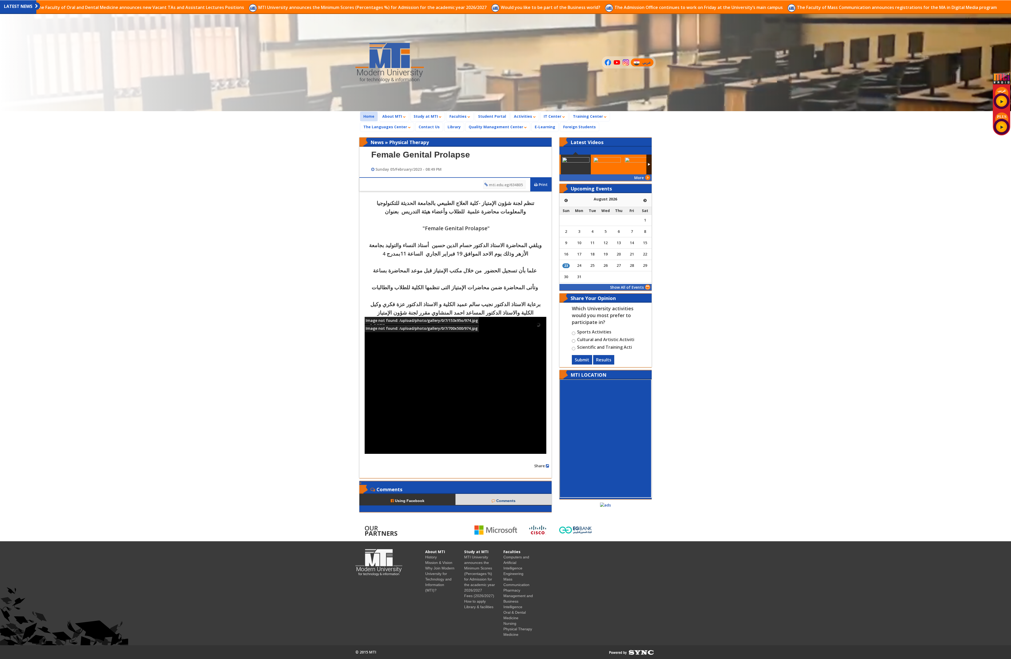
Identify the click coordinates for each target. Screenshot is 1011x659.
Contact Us (429, 126)
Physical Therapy (517, 629)
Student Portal (492, 116)
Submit (582, 360)
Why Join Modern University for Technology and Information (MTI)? (439, 579)
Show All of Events (627, 287)
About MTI (392, 116)
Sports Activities (594, 333)
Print (543, 184)
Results (603, 360)
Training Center (588, 116)
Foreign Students (581, 126)
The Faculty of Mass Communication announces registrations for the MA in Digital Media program (897, 7)
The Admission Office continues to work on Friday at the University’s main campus (699, 7)
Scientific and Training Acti (604, 348)
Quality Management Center (496, 126)
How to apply (475, 601)
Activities (523, 116)
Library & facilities (478, 607)
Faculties (458, 116)
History (431, 557)
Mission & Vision (438, 562)
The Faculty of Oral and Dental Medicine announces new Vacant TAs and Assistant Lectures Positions (140, 7)
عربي (647, 63)
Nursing (509, 623)
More (639, 177)
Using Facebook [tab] (409, 501)
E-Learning (545, 126)
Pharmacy (511, 590)
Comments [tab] (505, 501)
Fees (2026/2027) (479, 596)
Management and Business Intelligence (518, 601)
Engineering (513, 574)
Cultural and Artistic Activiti (605, 340)
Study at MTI (426, 116)
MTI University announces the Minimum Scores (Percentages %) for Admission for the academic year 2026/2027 (373, 7)
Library (454, 126)
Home (370, 116)
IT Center (553, 116)
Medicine (510, 634)
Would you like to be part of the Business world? (551, 7)
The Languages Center (385, 126)
